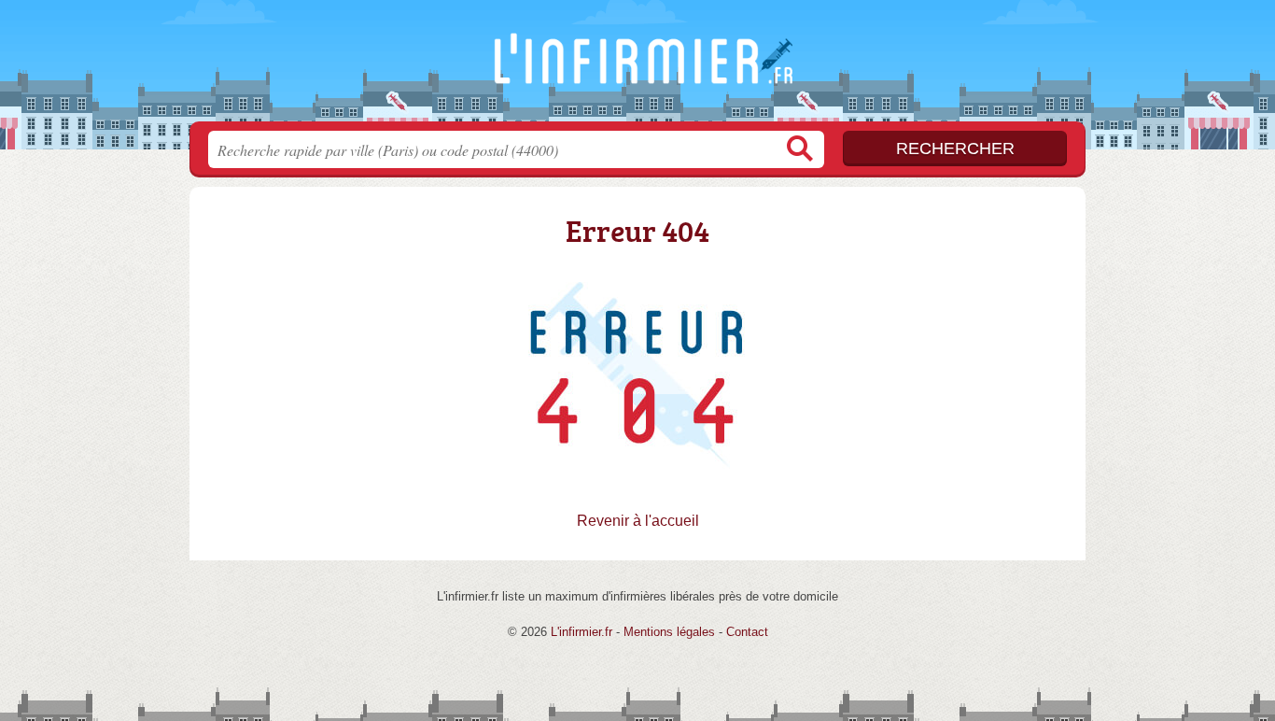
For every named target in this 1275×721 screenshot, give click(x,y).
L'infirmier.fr (637, 66)
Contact (747, 632)
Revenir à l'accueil (638, 521)
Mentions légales (669, 632)
